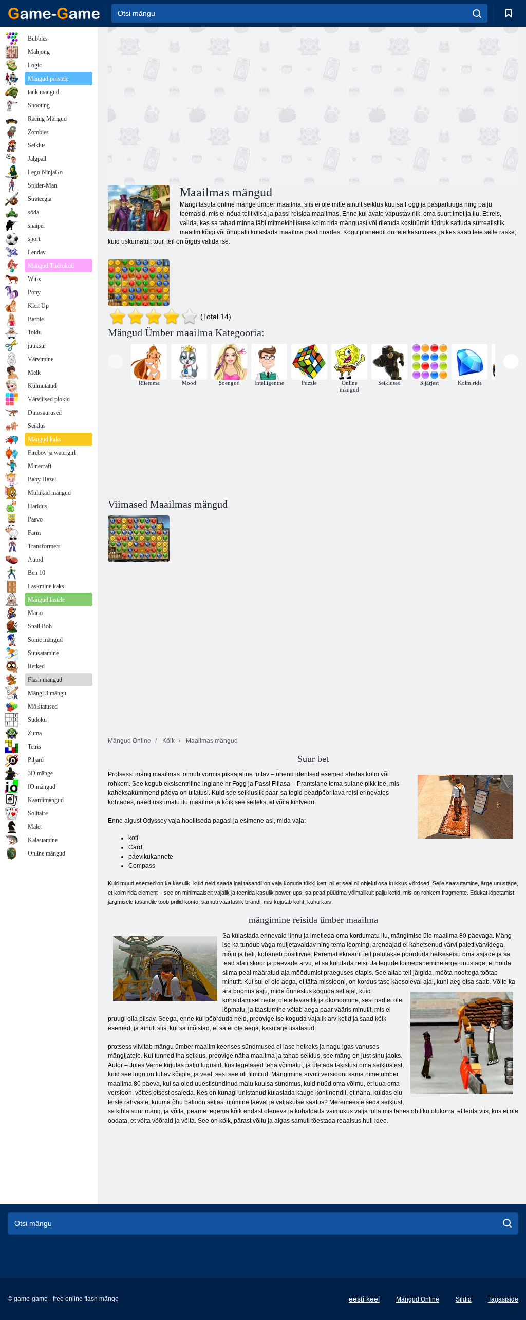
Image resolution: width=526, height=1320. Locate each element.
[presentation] (115, 361)
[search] (477, 13)
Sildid (464, 1299)
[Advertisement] (210, 104)
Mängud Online (417, 1299)
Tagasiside (503, 1299)
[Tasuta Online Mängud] (54, 13)
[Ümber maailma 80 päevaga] (139, 282)
